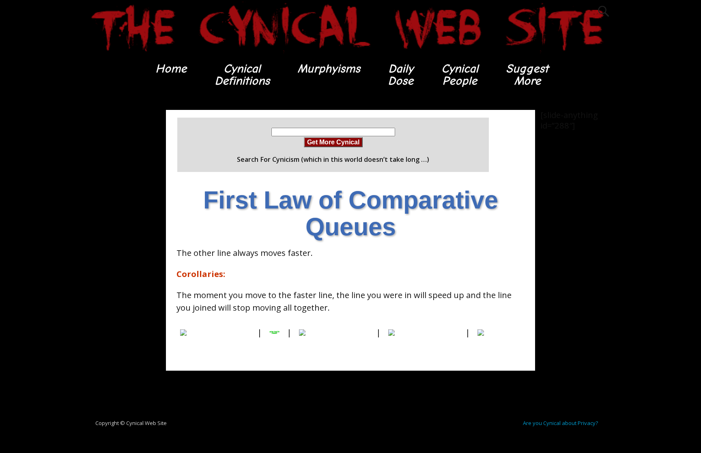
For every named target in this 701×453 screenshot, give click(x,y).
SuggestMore (527, 75)
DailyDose (400, 75)
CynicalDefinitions (242, 75)
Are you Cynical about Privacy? (560, 423)
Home (171, 69)
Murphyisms (328, 69)
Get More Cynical (333, 142)
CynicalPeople (459, 75)
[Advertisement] (119, 231)
